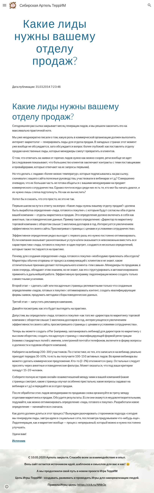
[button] (4, 5)
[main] (55, 42)
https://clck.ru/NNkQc (91, 484)
